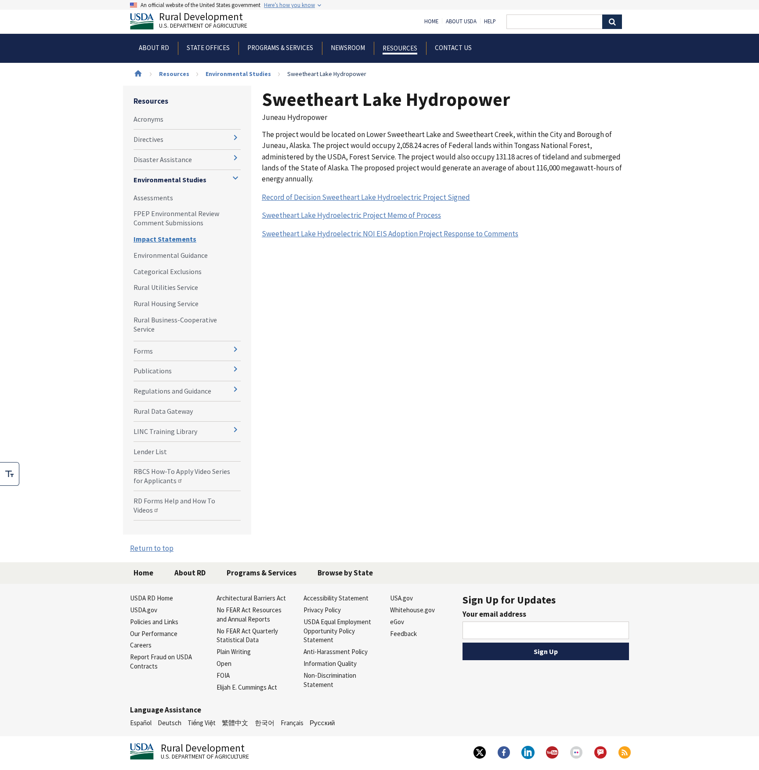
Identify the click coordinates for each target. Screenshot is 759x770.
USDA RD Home (151, 598)
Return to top (151, 548)
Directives (148, 139)
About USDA (461, 21)
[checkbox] (9, 474)
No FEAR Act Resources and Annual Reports (249, 614)
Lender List (150, 451)
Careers (141, 645)
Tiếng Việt (202, 723)
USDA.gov (143, 610)
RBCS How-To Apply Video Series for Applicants (182, 476)
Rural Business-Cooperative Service (175, 324)
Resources (174, 74)
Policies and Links (154, 622)
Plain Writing (234, 651)
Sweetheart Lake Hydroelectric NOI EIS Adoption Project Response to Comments (390, 234)
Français (292, 723)
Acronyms (148, 119)
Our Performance (153, 633)
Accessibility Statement (336, 598)
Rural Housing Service (166, 303)
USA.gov (401, 598)
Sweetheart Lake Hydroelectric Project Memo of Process (351, 215)
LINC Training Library (165, 431)
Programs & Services (261, 573)
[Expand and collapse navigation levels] (235, 137)
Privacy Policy (322, 610)
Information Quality (330, 663)
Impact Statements (165, 239)
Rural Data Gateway (163, 411)
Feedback (403, 633)
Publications (153, 370)
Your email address (494, 614)
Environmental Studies (238, 74)
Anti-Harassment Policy (336, 651)
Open (224, 663)
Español (141, 723)
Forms (143, 351)
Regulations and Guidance (172, 391)
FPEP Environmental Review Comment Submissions (176, 218)
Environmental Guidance (171, 255)
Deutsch (169, 723)
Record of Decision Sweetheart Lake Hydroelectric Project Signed (366, 197)
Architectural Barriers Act (251, 598)
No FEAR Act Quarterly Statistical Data (247, 635)
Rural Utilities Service (166, 287)
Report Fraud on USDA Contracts (161, 661)
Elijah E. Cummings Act (247, 687)
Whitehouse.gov (412, 610)
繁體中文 (235, 723)
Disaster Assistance (163, 159)
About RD (190, 573)
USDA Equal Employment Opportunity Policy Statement (337, 631)
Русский (322, 723)
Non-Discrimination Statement (330, 680)
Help (490, 21)
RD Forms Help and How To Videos (174, 505)
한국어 (265, 723)
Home (431, 21)
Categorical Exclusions (168, 271)
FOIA (223, 675)
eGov (397, 622)
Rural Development (203, 21)
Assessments (153, 197)
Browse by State (345, 573)
